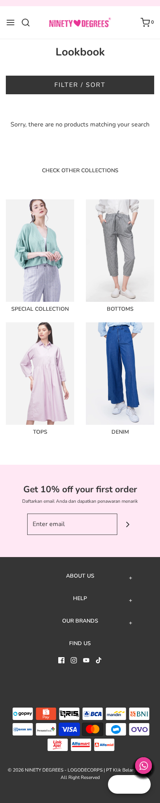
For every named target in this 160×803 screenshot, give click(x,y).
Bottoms (120, 309)
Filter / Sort (80, 85)
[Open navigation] (10, 22)
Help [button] (80, 598)
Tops (40, 432)
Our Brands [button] (80, 621)
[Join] (128, 524)
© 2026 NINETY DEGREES (35, 770)
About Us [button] (80, 576)
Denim (120, 432)
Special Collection (40, 309)
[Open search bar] (28, 22)
